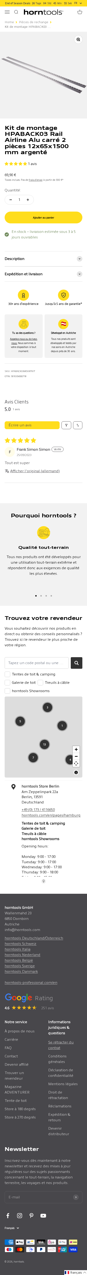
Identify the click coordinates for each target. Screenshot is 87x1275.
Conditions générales (57, 1059)
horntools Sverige (20, 966)
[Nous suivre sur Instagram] (19, 1215)
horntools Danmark (21, 971)
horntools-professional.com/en (31, 982)
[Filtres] (66, 425)
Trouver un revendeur (14, 1075)
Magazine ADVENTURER (17, 1089)
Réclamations (59, 1106)
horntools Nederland (22, 955)
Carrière (11, 1039)
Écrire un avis (20, 425)
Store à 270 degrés (20, 1117)
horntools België (19, 960)
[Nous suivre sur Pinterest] (31, 1215)
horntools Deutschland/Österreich (34, 938)
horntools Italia (17, 949)
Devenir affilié (17, 1064)
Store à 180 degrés (20, 1109)
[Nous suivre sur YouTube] (43, 1215)
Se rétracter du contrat (61, 1045)
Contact (11, 1056)
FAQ (8, 1048)
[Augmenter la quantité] (28, 199)
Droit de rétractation (58, 1095)
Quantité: (13, 190)
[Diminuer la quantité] (10, 199)
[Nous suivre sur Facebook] (8, 1215)
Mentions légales (63, 1084)
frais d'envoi (35, 179)
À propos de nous (20, 1031)
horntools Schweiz (20, 944)
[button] (16, 164)
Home (9, 22)
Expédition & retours (59, 1117)
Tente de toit (16, 1101)
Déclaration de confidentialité (60, 1073)
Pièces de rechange (33, 22)
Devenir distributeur (58, 1131)
